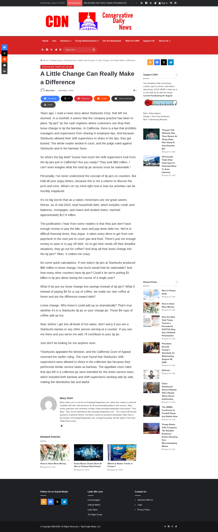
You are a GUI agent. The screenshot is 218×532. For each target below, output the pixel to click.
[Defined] (151, 374)
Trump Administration (86, 41)
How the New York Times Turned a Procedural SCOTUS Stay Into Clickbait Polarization (168, 326)
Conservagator (94, 500)
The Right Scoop (95, 514)
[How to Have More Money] (54, 452)
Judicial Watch (94, 505)
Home (45, 41)
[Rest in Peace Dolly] (151, 294)
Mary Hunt (50, 91)
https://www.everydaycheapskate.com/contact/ (110, 408)
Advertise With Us (145, 500)
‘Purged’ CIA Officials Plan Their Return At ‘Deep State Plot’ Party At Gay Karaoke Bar (169, 139)
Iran (54, 41)
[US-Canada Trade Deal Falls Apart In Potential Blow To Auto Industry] (151, 160)
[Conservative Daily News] (90, 21)
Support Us (149, 41)
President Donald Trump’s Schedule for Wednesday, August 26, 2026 (168, 352)
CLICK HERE (159, 89)
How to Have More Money (53, 463)
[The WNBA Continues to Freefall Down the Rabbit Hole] (151, 411)
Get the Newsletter (112, 41)
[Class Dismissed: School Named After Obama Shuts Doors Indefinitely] (151, 387)
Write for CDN (132, 41)
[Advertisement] (160, 228)
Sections (64, 41)
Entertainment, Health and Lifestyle (79, 60)
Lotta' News (93, 510)
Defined (166, 370)
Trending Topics (56, 60)
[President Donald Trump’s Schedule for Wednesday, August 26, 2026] (151, 347)
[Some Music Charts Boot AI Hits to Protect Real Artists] (88, 452)
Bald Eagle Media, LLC (91, 526)
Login (139, 505)
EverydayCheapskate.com (97, 402)
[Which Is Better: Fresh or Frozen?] (122, 452)
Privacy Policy (143, 510)
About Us (163, 41)
